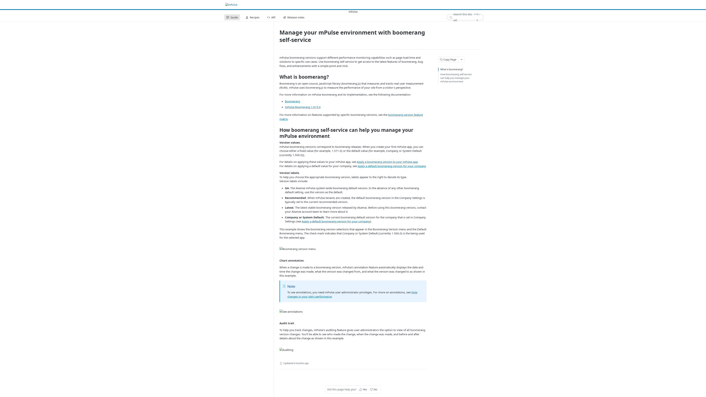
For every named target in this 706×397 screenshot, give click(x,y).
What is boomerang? (451, 69)
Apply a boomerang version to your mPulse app (387, 162)
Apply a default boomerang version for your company (392, 166)
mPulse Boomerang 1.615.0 (303, 107)
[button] (353, 249)
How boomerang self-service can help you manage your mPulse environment (456, 78)
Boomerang (292, 101)
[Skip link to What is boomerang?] (277, 76)
